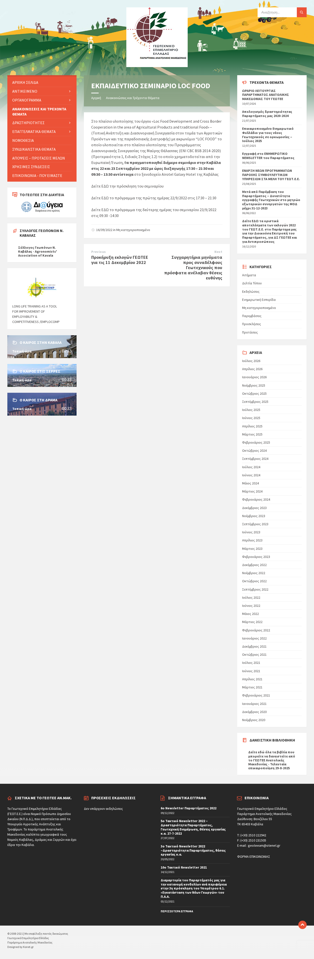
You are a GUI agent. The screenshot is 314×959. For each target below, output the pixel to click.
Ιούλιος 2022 (251, 597)
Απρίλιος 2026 (252, 369)
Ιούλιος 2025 (251, 409)
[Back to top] (302, 925)
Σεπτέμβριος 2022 (255, 589)
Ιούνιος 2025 (251, 418)
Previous (98, 252)
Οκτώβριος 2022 (254, 581)
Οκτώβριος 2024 (254, 450)
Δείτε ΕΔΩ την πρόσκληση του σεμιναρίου (127, 186)
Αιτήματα (249, 275)
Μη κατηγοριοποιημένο (133, 230)
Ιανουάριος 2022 (254, 638)
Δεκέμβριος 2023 (254, 508)
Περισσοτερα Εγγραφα (177, 911)
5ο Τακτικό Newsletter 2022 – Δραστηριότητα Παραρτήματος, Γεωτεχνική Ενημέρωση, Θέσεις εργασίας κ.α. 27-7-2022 (193, 827)
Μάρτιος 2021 (252, 687)
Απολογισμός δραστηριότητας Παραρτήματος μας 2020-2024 (267, 113)
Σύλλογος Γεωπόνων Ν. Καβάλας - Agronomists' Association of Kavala (37, 251)
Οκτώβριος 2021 (254, 654)
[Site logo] (157, 65)
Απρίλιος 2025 (252, 426)
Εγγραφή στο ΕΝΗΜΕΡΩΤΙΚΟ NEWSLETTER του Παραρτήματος (268, 155)
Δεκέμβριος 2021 (254, 646)
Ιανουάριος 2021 (254, 703)
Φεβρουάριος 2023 (256, 556)
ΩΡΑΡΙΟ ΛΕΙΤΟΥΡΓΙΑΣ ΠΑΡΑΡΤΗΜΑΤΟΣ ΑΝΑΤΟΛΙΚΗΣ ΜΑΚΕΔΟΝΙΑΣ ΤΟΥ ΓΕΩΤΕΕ (265, 94)
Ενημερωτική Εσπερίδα (259, 299)
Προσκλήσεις (251, 324)
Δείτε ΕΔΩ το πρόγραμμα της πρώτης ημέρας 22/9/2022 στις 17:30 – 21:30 (153, 197)
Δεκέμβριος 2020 (254, 712)
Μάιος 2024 (250, 483)
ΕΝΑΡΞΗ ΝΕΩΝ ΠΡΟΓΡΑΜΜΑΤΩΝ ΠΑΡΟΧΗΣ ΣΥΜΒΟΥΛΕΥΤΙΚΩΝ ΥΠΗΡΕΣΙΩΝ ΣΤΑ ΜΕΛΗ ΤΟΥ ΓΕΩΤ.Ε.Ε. (271, 174)
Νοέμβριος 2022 (253, 573)
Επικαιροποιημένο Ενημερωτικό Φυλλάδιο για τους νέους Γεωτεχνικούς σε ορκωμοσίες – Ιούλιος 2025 (268, 134)
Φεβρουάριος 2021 (256, 695)
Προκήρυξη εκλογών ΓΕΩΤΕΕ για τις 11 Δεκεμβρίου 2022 (119, 259)
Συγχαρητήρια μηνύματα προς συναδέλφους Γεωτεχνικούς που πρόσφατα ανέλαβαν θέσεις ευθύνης (193, 267)
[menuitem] (42, 82)
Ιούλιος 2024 (251, 467)
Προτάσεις (250, 332)
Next (218, 252)
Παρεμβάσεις (252, 316)
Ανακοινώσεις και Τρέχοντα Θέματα (132, 98)
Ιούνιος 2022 (251, 605)
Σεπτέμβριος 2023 (255, 524)
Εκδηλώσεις (251, 291)
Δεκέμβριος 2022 (254, 565)
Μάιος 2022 (250, 613)
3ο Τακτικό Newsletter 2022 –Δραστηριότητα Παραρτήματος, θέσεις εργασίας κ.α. (193, 850)
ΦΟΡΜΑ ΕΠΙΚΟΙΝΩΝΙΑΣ (253, 856)
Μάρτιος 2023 (252, 548)
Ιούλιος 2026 (251, 361)
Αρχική (96, 98)
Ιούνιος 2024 (251, 475)
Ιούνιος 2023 (251, 532)
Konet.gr (28, 947)
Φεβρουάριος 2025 (256, 442)
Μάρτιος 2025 (252, 434)
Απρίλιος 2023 (252, 540)
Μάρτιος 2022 (252, 622)
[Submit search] (302, 12)
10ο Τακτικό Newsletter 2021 (184, 867)
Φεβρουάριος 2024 (256, 499)
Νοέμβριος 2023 (253, 516)
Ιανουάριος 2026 (254, 377)
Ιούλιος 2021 (251, 662)
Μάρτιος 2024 (252, 491)
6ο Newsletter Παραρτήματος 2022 (188, 808)
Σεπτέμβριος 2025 (255, 401)
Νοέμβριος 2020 (253, 720)
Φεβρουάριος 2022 (256, 630)
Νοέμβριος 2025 (253, 385)
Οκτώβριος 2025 (254, 393)
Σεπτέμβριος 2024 (255, 458)
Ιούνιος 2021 (251, 671)
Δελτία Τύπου (252, 283)
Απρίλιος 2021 (252, 679)
